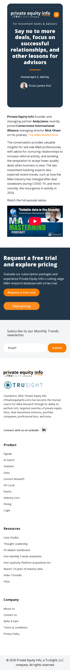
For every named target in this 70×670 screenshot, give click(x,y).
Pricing (7, 504)
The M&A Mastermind (43, 135)
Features (9, 466)
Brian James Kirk (40, 86)
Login (7, 510)
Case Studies (11, 537)
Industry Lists (12, 497)
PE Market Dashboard (17, 550)
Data (7, 472)
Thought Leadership (16, 543)
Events (7, 491)
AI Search (9, 460)
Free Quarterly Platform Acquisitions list (27, 562)
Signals (8, 453)
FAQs (7, 581)
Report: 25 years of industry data (23, 569)
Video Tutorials (13, 575)
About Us (9, 608)
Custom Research (14, 479)
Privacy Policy (11, 633)
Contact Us (10, 615)
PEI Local (9, 485)
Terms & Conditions (15, 627)
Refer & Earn (11, 621)
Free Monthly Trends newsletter (23, 556)
